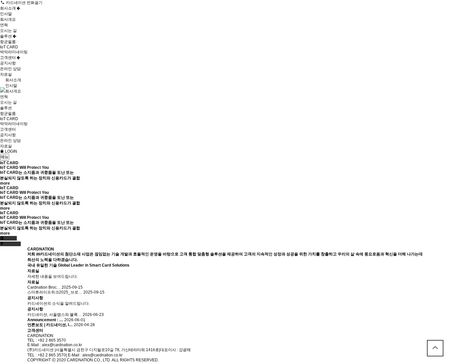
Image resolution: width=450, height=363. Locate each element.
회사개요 (8, 19)
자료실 (6, 74)
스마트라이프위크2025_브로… (54, 292)
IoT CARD (9, 47)
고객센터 (8, 57)
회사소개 (8, 8)
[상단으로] (435, 348)
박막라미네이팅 (14, 52)
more (5, 183)
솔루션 (6, 36)
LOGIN (10, 151)
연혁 (4, 25)
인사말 (6, 14)
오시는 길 (8, 30)
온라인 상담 (10, 68)
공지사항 (8, 63)
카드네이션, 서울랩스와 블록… (54, 314)
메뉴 (5, 157)
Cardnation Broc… (44, 287)
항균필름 (8, 41)
